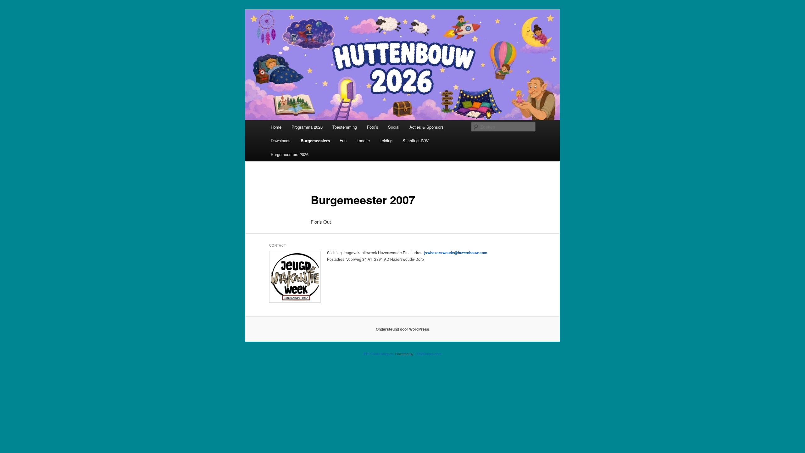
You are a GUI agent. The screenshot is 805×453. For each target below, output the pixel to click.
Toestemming (344, 127)
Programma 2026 (307, 127)
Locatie (363, 140)
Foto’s (372, 127)
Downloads (281, 140)
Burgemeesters (315, 140)
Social (393, 127)
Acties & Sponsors (426, 127)
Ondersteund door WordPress (402, 329)
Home (276, 127)
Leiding (386, 140)
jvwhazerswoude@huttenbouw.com (455, 252)
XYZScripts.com (428, 353)
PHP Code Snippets (379, 353)
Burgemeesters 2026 (289, 154)
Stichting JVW (415, 140)
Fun (343, 140)
